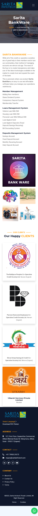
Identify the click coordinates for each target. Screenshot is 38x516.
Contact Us (8, 479)
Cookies (23, 502)
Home (11, 27)
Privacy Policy (9, 482)
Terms (7, 485)
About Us (8, 476)
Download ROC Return (11, 424)
